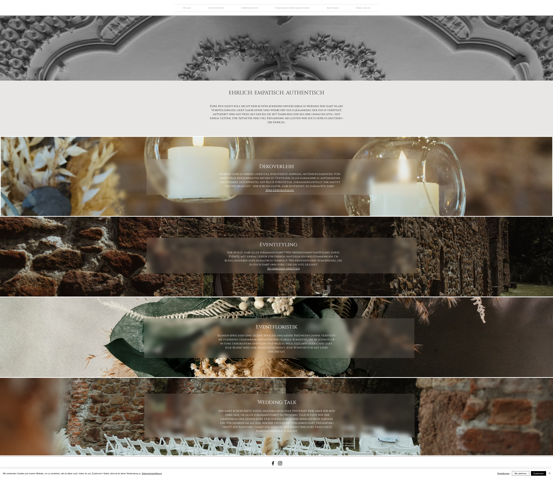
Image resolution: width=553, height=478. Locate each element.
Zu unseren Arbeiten (283, 269)
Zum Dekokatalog (280, 190)
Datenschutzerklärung (152, 473)
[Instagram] (280, 463)
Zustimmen (538, 473)
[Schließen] (549, 473)
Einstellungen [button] (503, 473)
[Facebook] (273, 463)
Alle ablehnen (520, 473)
